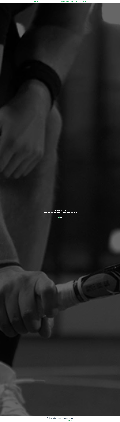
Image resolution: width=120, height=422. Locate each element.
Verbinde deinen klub (63, 1)
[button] (67, 1)
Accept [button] (68, 420)
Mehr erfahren (60, 217)
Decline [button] (71, 420)
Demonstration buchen (82, 1)
